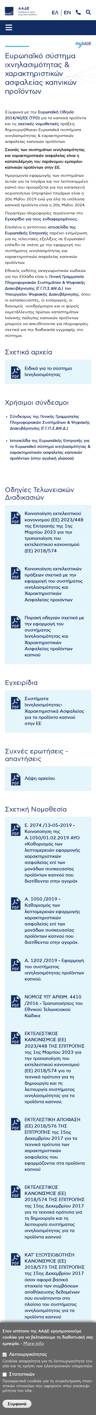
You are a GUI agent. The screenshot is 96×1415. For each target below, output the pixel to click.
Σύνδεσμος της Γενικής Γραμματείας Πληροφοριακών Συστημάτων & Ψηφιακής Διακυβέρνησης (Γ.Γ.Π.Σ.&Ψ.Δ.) (50, 422)
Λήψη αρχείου (40, 778)
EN (67, 12)
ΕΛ (55, 12)
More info (33, 1343)
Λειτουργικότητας (28, 1354)
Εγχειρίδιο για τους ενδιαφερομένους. (41, 219)
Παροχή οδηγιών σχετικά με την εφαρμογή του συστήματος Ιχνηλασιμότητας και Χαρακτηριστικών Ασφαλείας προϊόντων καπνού (54, 636)
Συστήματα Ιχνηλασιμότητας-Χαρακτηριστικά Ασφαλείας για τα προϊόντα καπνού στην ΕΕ (54, 711)
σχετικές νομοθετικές (38, 124)
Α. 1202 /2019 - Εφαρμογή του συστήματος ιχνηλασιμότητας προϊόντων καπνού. (54, 970)
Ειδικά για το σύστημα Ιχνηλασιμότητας (48, 371)
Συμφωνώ (17, 1404)
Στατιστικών (22, 1374)
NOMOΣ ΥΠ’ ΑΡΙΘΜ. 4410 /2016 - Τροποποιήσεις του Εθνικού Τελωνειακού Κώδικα (54, 1006)
